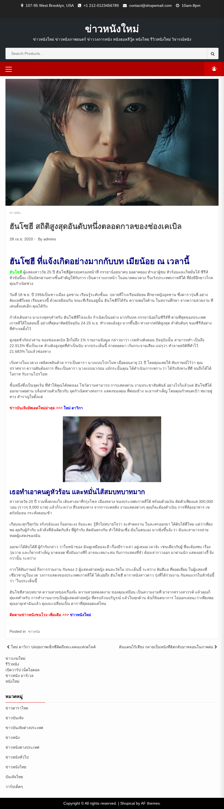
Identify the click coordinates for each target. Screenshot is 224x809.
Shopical (127, 803)
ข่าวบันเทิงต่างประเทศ (24, 728)
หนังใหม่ (12, 681)
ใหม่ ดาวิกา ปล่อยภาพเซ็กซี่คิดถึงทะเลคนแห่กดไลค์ (53, 646)
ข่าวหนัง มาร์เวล (19, 675)
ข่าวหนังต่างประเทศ (22, 747)
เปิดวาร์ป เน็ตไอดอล (22, 670)
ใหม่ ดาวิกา (73, 408)
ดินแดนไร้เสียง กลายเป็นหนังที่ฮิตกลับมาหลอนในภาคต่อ (166, 646)
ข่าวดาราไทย (16, 708)
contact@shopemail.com (150, 5)
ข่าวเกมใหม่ (15, 658)
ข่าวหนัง (15, 212)
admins (49, 239)
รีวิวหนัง (12, 664)
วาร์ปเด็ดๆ (14, 786)
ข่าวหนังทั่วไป (17, 757)
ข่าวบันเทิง (14, 718)
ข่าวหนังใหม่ (112, 29)
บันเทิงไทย (14, 777)
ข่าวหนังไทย (15, 767)
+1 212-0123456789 (101, 5)
